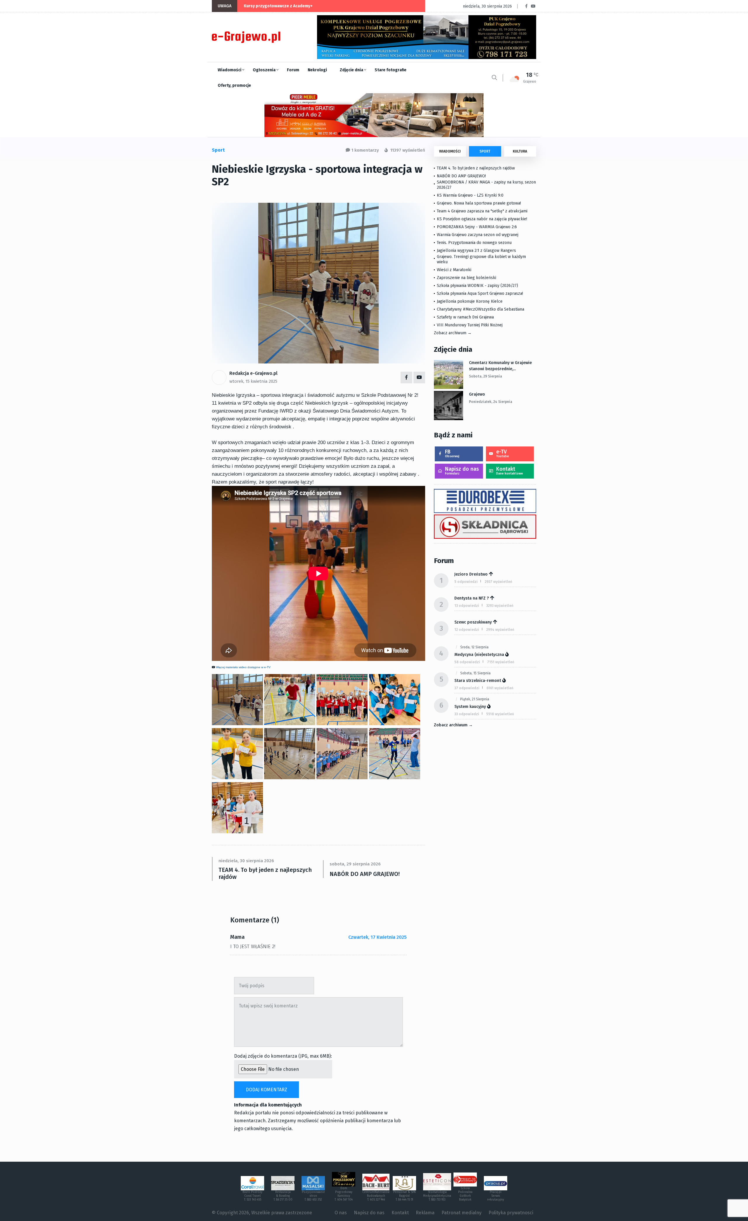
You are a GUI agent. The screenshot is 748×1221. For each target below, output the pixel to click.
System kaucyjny (470, 706)
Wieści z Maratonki (454, 269)
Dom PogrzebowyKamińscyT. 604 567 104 (344, 1194)
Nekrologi (317, 69)
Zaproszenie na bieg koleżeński (466, 277)
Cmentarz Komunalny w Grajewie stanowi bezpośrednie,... (500, 365)
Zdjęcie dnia (352, 69)
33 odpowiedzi (466, 714)
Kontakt (509, 470)
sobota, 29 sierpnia (485, 376)
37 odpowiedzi (466, 688)
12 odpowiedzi (466, 630)
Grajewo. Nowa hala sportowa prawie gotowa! (479, 203)
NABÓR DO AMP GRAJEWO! (365, 873)
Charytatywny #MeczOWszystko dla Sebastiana (480, 309)
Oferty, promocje (234, 85)
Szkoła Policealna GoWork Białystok (465, 1194)
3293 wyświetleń (499, 606)
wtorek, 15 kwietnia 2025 (253, 381)
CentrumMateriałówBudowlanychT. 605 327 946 (375, 1195)
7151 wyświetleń (500, 662)
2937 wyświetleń (498, 582)
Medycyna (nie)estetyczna (479, 654)
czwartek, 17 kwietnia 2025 (377, 937)
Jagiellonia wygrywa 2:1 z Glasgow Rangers (476, 250)
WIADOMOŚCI (450, 151)
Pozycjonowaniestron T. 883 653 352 (313, 1195)
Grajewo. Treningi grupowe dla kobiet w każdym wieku (481, 259)
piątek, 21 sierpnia (474, 699)
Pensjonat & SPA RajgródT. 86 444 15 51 (404, 1195)
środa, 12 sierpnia (474, 647)
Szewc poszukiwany (473, 622)
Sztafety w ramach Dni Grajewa (465, 317)
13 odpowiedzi (466, 606)
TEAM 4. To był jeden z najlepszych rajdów (265, 873)
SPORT (484, 151)
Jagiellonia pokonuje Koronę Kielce (470, 301)
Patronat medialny (461, 1212)
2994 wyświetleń (500, 630)
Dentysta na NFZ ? (471, 598)
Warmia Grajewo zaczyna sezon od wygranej (477, 234)
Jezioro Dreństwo (471, 574)
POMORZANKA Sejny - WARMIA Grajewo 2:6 (477, 226)
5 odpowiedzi (466, 582)
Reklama (425, 1212)
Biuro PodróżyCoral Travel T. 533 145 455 (252, 1195)
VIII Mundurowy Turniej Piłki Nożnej (470, 325)
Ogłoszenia (264, 69)
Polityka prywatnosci (511, 1212)
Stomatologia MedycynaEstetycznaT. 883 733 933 (437, 1195)
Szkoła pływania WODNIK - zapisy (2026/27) (477, 285)
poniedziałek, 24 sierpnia (490, 402)
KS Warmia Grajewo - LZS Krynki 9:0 (470, 195)
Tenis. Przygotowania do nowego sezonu (474, 242)
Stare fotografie (390, 69)
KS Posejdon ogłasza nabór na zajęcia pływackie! (483, 219)
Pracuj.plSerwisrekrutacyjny (495, 1195)
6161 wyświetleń (499, 688)
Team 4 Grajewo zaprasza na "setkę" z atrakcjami (482, 211)
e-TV (502, 453)
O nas (341, 1212)
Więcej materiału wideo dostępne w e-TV (243, 667)
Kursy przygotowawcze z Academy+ (278, 6)
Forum (293, 69)
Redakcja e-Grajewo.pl (253, 373)
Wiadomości (230, 69)
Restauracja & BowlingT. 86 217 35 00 (282, 1195)
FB (452, 453)
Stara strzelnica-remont (477, 680)
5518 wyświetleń (500, 714)
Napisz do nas (462, 470)
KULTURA (520, 151)
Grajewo (477, 394)
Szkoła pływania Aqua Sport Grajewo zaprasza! (480, 293)
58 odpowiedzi (467, 662)
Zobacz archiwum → (453, 332)
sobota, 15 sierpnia (475, 673)
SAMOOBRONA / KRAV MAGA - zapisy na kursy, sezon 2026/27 (486, 185)
